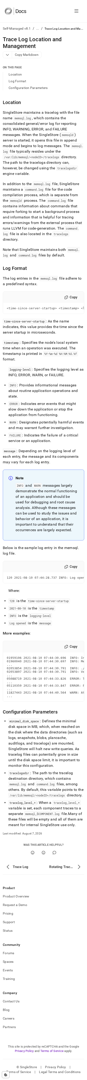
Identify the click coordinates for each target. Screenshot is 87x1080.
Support (9, 922)
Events (8, 970)
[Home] (15, 11)
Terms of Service (52, 1051)
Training (9, 979)
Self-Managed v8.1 (17, 28)
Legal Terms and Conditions (60, 1072)
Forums (8, 953)
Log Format (17, 81)
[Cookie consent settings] (6, 1074)
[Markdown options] (7, 55)
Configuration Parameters (28, 88)
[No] (43, 852)
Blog (6, 1010)
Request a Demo (15, 905)
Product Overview (16, 896)
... (37, 28)
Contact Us (11, 1001)
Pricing (8, 913)
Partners (9, 1027)
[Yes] (32, 852)
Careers (8, 1018)
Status (8, 930)
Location (15, 74)
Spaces (8, 961)
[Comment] (54, 852)
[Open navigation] (76, 11)
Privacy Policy (24, 1051)
